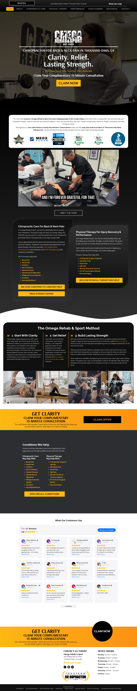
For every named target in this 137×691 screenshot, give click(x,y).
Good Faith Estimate (93, 688)
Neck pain (61, 71)
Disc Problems (84, 71)
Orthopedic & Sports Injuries (91, 258)
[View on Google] (23, 541)
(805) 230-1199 (115, 4)
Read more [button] (25, 554)
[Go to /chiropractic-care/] (19, 387)
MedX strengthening (51, 250)
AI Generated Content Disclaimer (111, 688)
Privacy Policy (69, 688)
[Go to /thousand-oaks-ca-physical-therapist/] (52, 387)
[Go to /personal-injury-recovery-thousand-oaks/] (84, 387)
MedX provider (121, 341)
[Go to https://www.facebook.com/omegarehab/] (65, 667)
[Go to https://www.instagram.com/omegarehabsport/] (72, 667)
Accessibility (20, 688)
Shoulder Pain (85, 261)
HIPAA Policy (59, 688)
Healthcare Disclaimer (46, 688)
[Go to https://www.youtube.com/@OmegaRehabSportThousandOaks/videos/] (68, 667)
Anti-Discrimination (32, 688)
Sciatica (72, 71)
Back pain (50, 71)
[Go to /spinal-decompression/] (117, 387)
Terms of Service (80, 688)
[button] (68, 83)
